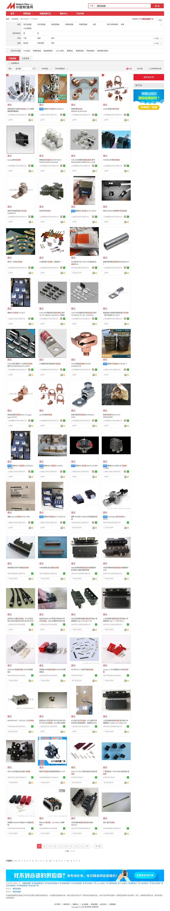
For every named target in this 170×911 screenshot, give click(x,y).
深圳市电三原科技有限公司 (80, 573)
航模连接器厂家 (27, 883)
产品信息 (12, 58)
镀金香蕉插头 (48, 51)
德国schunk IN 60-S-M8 (18, 517)
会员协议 (103, 904)
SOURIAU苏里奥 (111, 160)
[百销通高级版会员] (29, 115)
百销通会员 (15, 63)
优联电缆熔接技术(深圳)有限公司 (49, 777)
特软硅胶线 (90, 51)
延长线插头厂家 (90, 883)
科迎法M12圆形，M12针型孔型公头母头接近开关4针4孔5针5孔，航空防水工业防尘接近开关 (20, 621)
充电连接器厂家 (78, 883)
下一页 (98, 846)
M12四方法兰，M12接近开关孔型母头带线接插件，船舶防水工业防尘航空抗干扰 (84, 722)
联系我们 (66, 904)
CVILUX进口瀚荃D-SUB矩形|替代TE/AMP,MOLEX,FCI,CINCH (20, 365)
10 (87, 846)
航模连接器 (37, 51)
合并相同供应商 (155, 69)
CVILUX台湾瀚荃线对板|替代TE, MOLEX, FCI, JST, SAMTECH (84, 314)
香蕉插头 (70, 51)
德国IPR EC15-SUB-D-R (54, 517)
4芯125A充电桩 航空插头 (18, 771)
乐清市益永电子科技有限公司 (17, 726)
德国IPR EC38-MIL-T (117, 364)
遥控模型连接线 (102, 51)
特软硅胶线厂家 (24, 886)
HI (36, 861)
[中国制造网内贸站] (20, 5)
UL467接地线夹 (111, 109)
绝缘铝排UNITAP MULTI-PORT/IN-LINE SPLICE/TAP (50, 161)
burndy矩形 (14, 160)
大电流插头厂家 (146, 883)
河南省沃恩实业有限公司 (80, 522)
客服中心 (76, 904)
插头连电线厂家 (157, 883)
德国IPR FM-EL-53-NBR (86, 466)
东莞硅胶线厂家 (114, 883)
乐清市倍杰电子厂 (77, 675)
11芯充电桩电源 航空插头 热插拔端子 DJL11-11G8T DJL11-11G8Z (115, 621)
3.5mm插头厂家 (102, 883)
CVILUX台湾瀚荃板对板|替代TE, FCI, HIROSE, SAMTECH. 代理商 (52, 314)
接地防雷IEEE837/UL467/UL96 (79, 110)
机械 (41, 109)
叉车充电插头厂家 (12, 886)
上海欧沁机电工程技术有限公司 (49, 115)
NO (50, 861)
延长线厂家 (35, 886)
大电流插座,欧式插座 (49, 568)
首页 (12, 13)
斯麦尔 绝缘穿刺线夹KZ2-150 (52, 771)
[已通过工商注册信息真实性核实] (32, 115)
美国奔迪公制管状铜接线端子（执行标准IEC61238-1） (116, 314)
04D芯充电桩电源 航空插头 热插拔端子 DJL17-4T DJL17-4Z (84, 619)
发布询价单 (148, 77)
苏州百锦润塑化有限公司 (80, 268)
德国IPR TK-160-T (16, 313)
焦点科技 (88, 907)
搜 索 (157, 6)
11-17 (73, 851)
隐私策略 (94, 904)
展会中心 (63, 13)
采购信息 (27, 13)
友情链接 (112, 904)
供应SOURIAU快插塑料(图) (115, 211)
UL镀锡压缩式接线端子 (49, 364)
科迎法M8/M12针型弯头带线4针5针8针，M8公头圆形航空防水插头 (52, 621)
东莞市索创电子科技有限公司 (17, 675)
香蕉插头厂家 (135, 883)
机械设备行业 (45, 13)
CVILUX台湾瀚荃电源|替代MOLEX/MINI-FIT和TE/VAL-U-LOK (83, 161)
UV (68, 861)
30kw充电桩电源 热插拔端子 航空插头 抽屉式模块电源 (83, 569)
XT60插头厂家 (125, 883)
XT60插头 (26, 51)
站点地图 (85, 904)
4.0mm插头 (60, 51)
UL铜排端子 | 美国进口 (50, 262)
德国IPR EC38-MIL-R (53, 109)
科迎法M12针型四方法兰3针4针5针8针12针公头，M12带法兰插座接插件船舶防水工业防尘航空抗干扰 (52, 724)
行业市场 (80, 13)
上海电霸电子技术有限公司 (17, 115)
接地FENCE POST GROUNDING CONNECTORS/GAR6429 (112, 417)
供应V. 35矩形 (14, 262)
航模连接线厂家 (67, 883)
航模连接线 (80, 51)
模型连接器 (17, 889)
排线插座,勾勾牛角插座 (18, 568)
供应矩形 (44, 211)
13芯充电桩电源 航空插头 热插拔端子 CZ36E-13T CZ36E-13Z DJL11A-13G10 (115, 722)
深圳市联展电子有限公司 (16, 573)
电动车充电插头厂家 (54, 883)
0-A (15, 861)
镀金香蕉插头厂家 (40, 883)
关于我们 (57, 904)
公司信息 (25, 58)
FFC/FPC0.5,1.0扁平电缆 (82, 669)
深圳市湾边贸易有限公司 (112, 522)
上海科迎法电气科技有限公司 (17, 624)
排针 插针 (109, 822)
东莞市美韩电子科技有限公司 (49, 828)
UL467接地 (45, 415)
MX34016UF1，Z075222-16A (20, 720)
